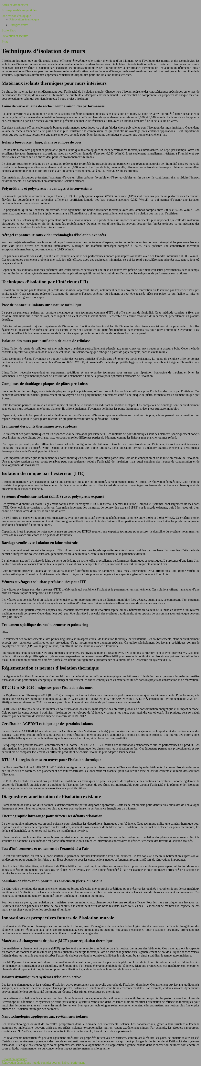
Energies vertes (18, 25)
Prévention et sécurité (15, 36)
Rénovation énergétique (24, 19)
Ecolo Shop (9, 30)
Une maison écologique (16, 15)
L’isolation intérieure (14, 1059)
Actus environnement (15, 4)
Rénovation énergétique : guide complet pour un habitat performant (43, 1062)
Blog (5, 41)
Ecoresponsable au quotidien (19, 10)
